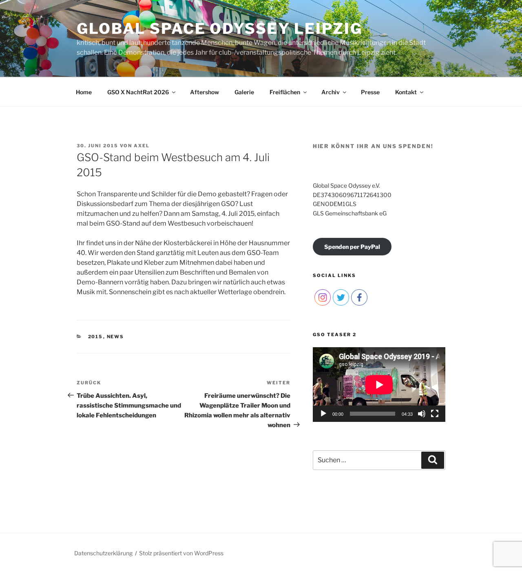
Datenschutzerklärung (103, 553)
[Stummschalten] (422, 414)
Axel (142, 146)
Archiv (330, 92)
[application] (379, 384)
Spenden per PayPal (352, 246)
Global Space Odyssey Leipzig (220, 29)
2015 (95, 336)
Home (84, 92)
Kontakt (406, 92)
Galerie (244, 92)
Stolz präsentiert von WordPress (181, 553)
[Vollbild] (435, 414)
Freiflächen (285, 92)
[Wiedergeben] (323, 414)
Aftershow (204, 92)
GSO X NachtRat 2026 (138, 92)
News (115, 336)
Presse (370, 92)
